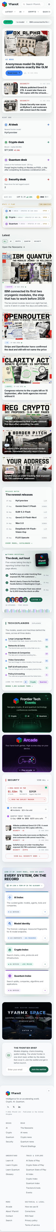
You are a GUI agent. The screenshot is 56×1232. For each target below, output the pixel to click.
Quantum (48, 12)
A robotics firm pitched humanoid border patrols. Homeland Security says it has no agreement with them (25, 451)
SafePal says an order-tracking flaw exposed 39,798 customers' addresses (26, 477)
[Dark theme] (49, 4)
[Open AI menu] (24, 11)
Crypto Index (32, 1179)
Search (9, 1220)
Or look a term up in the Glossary (26, 886)
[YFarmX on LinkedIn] (19, 1107)
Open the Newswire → (13, 247)
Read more (14, 73)
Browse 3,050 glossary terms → (19, 686)
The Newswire (27, 1128)
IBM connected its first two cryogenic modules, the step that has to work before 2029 (24, 295)
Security (37, 241)
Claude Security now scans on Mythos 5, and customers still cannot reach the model (33, 107)
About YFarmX (12, 1211)
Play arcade (28, 770)
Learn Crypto (11, 1165)
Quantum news (27, 1142)
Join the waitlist (39, 1069)
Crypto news (26, 1137)
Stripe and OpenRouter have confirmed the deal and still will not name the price (25, 348)
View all (41, 780)
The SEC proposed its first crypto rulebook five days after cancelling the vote (25, 422)
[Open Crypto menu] (38, 11)
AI (20, 12)
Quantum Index (33, 1183)
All (5, 241)
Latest (9, 12)
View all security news (27, 856)
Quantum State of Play (36, 1170)
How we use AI (31, 1207)
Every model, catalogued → (19, 543)
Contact (9, 1216)
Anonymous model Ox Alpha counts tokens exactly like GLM (27, 65)
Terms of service (32, 1225)
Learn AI (9, 1160)
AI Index (29, 1174)
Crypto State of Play (35, 1165)
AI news (24, 1132)
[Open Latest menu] (15, 11)
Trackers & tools (33, 1188)
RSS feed (29, 1216)
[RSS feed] (8, 1107)
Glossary (9, 1174)
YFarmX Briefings (28, 1146)
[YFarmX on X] (13, 1107)
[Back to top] (48, 1090)
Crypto (32, 12)
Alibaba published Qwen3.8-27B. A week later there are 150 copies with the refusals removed (33, 91)
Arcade (9, 1207)
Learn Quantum (13, 1170)
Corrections (30, 1211)
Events (29, 1192)
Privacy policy (31, 1220)
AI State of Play (33, 1160)
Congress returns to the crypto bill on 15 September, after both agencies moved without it (26, 393)
